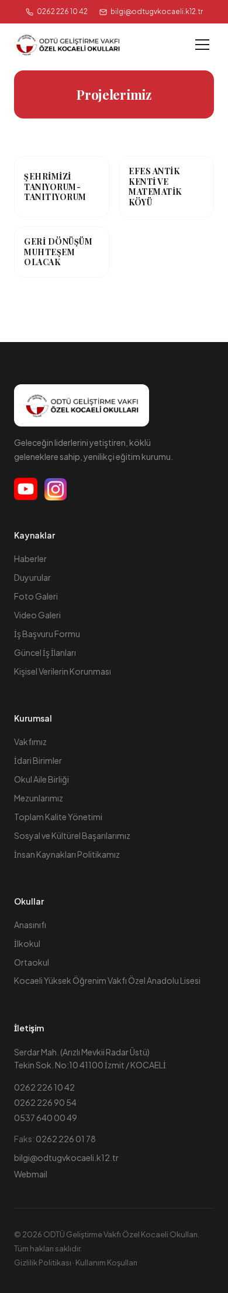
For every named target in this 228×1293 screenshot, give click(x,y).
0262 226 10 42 (62, 11)
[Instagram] (55, 489)
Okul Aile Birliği (41, 779)
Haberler (30, 558)
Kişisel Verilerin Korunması (62, 671)
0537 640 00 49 (45, 1117)
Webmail (30, 1174)
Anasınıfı (30, 924)
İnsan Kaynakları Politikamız (67, 854)
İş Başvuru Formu (47, 633)
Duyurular (32, 577)
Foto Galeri (36, 596)
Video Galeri (37, 615)
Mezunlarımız (38, 798)
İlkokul (27, 943)
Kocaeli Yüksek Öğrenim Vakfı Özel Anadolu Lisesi (107, 980)
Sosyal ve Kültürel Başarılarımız (72, 835)
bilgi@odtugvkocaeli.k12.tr (66, 1157)
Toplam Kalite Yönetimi (58, 816)
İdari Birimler (38, 760)
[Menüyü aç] (202, 45)
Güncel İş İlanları (45, 652)
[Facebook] (25, 489)
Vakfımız (30, 741)
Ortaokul (31, 962)
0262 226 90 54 (45, 1102)
